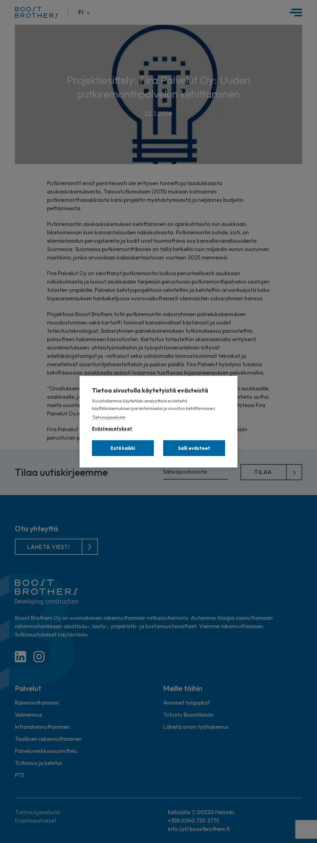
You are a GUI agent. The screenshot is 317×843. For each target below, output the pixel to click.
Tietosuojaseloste (108, 417)
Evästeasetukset (112, 427)
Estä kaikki (123, 448)
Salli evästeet (194, 448)
